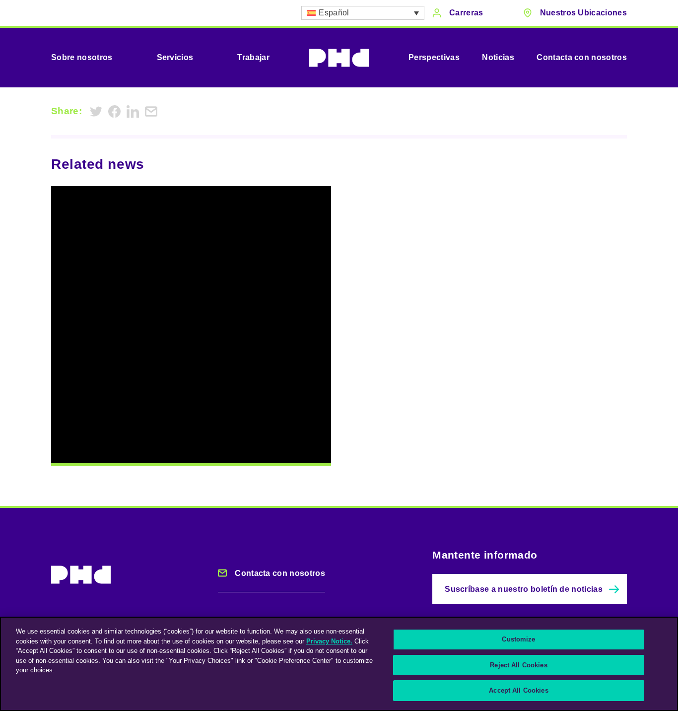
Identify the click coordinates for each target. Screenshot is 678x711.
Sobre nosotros (81, 57)
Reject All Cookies (518, 665)
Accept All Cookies (518, 690)
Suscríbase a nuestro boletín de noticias (524, 589)
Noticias (498, 57)
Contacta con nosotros (582, 57)
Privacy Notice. (329, 641)
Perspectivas (434, 57)
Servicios (175, 57)
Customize (518, 639)
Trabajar (253, 57)
